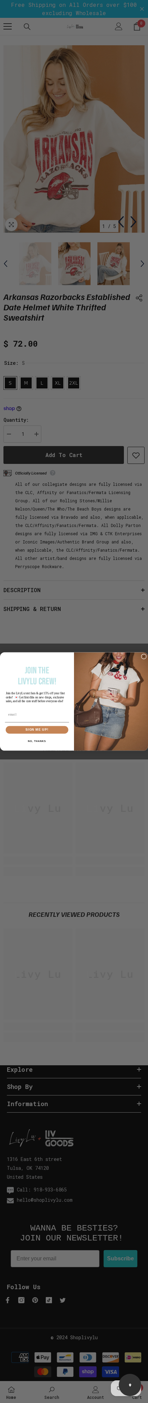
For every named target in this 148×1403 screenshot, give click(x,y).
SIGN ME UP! (37, 729)
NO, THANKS (37, 741)
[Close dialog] (143, 656)
